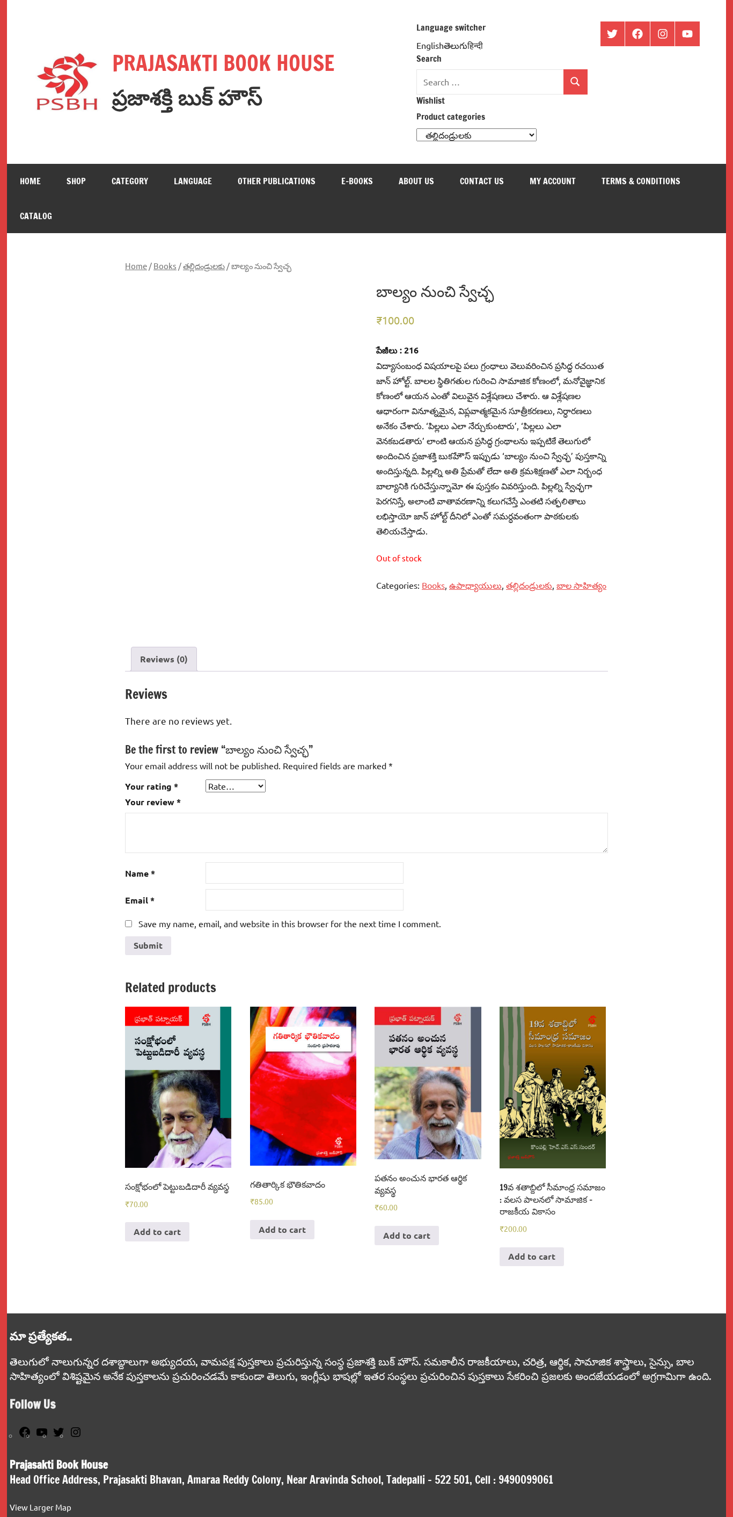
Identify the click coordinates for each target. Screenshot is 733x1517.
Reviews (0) (164, 658)
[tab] (164, 659)
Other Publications (277, 181)
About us (416, 181)
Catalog (36, 216)
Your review (153, 801)
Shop (76, 181)
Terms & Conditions (641, 181)
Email (140, 900)
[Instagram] (75, 1435)
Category (130, 181)
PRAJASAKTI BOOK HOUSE (223, 62)
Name (140, 873)
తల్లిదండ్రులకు (204, 266)
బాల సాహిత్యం (581, 585)
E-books (357, 181)
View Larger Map (40, 1507)
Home (30, 181)
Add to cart (157, 1231)
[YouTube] (41, 1435)
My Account (553, 181)
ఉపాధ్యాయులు (475, 585)
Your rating (151, 786)
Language (193, 181)
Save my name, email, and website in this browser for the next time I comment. (289, 923)
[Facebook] (24, 1435)
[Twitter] (58, 1435)
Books (165, 266)
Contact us (482, 181)
